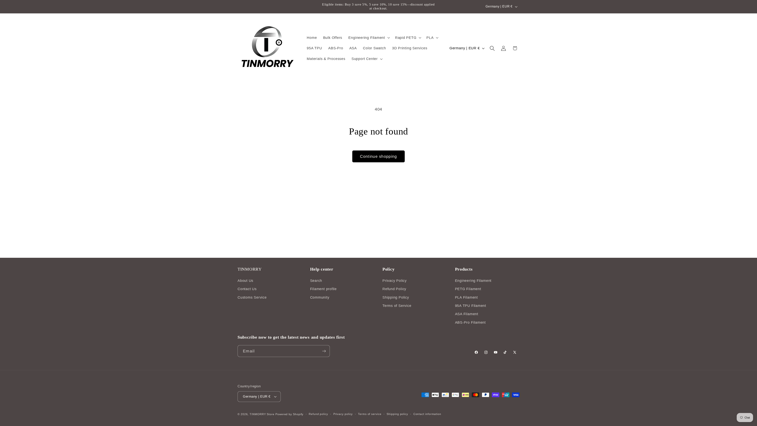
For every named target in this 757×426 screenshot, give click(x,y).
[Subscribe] (324, 351)
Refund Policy (394, 289)
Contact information (427, 414)
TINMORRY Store (262, 414)
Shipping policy (397, 414)
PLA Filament (466, 297)
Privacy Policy (394, 281)
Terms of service (369, 414)
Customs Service (252, 297)
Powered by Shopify (289, 414)
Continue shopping (378, 156)
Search (316, 281)
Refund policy (318, 414)
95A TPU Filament (470, 306)
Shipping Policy (395, 297)
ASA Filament (466, 314)
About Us (245, 281)
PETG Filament (468, 289)
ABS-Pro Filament (470, 322)
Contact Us (247, 289)
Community (319, 297)
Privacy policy (343, 414)
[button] (368, 37)
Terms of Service (396, 306)
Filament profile (323, 289)
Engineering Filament (473, 281)
